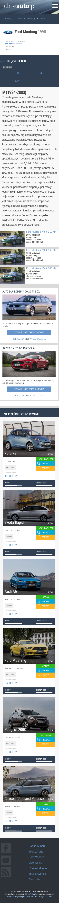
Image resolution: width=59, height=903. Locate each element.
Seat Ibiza (34, 879)
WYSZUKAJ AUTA (38, 339)
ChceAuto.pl (30, 894)
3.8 (17, 73)
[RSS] (5, 877)
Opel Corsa (35, 862)
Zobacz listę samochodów (29, 332)
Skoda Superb (37, 846)
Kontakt (49, 896)
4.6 (42, 73)
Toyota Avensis (37, 873)
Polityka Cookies (25, 896)
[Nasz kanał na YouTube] (5, 865)
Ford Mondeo (36, 857)
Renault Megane (38, 868)
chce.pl (20, 4)
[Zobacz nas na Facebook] (5, 853)
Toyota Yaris (36, 851)
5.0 (17, 80)
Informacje (39, 896)
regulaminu (12, 896)
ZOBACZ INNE (19, 339)
